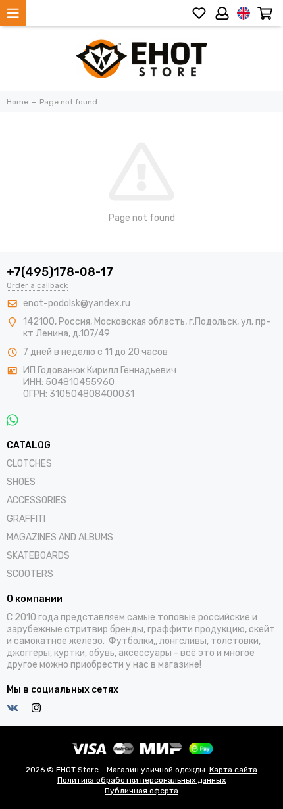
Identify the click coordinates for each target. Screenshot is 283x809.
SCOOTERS (30, 574)
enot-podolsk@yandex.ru (76, 303)
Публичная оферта (141, 790)
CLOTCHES (29, 463)
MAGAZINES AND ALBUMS (60, 537)
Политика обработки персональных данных (141, 780)
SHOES (21, 482)
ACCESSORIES (36, 500)
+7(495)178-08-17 (60, 272)
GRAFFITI (26, 518)
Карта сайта (233, 769)
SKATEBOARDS (38, 555)
